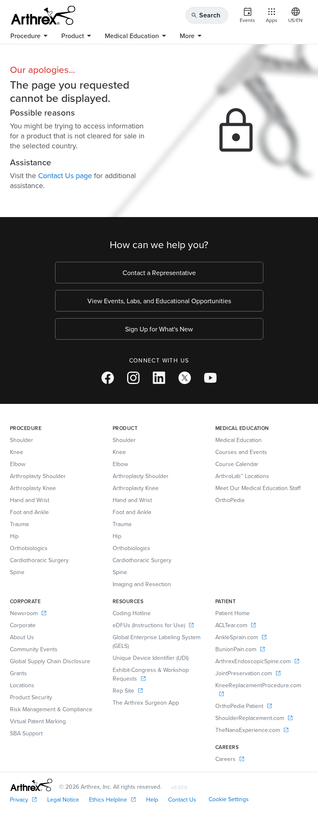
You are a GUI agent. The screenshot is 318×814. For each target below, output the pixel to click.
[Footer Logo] (31, 785)
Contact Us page (65, 175)
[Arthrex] (43, 15)
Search (205, 15)
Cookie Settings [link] (229, 799)
